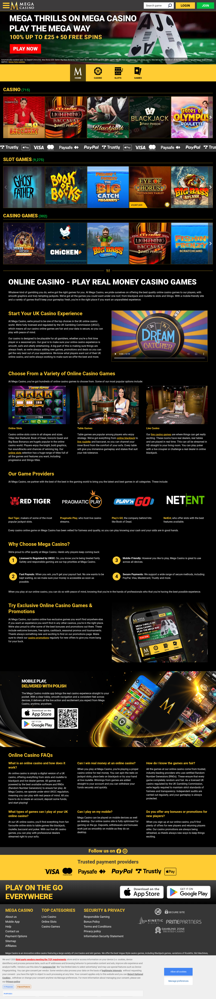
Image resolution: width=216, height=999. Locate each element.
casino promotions (38, 637)
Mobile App (12, 921)
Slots (117, 78)
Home (78, 78)
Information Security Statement (103, 936)
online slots (14, 452)
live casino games (161, 434)
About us (11, 916)
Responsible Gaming (97, 916)
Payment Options (16, 936)
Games (138, 78)
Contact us (12, 931)
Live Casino (49, 916)
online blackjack (126, 438)
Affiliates (10, 945)
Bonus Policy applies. (17, 62)
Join (205, 5)
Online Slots (49, 921)
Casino (98, 78)
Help (8, 926)
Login (185, 5)
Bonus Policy (92, 921)
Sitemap (10, 941)
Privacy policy (92, 931)
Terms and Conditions (97, 926)
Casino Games (51, 926)
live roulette (84, 441)
